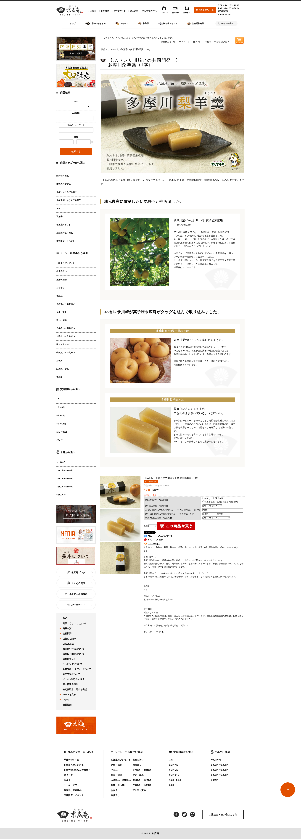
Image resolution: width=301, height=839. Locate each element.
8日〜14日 (61, 424)
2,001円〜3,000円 (64, 478)
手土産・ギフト (63, 224)
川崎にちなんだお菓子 (66, 192)
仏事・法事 (61, 312)
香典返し (60, 377)
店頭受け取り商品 (64, 233)
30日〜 (59, 440)
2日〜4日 (60, 407)
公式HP (93, 11)
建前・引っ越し (63, 344)
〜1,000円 (61, 462)
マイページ (184, 42)
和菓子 (59, 216)
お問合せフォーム (206, 10)
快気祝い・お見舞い (65, 352)
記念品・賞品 (62, 369)
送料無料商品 (62, 176)
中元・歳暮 (61, 320)
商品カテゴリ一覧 (110, 49)
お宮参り (60, 287)
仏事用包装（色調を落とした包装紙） (221, 501)
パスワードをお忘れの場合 (217, 42)
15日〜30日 (61, 432)
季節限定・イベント (65, 241)
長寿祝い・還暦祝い (65, 304)
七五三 (59, 296)
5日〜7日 (60, 415)
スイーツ (60, 208)
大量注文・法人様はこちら (223, 814)
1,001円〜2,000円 (64, 470)
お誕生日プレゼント (65, 263)
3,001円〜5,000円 (64, 487)
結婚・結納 (61, 279)
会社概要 (105, 11)
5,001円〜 (61, 495)
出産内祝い (61, 271)
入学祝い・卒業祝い (65, 328)
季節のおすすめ (63, 184)
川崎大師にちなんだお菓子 (68, 200)
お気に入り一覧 (168, 42)
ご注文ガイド (120, 11)
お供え (59, 361)
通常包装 (219, 498)
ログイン (197, 42)
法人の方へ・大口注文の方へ (143, 11)
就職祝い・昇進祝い (65, 336)
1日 (58, 399)
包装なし (208, 498)
